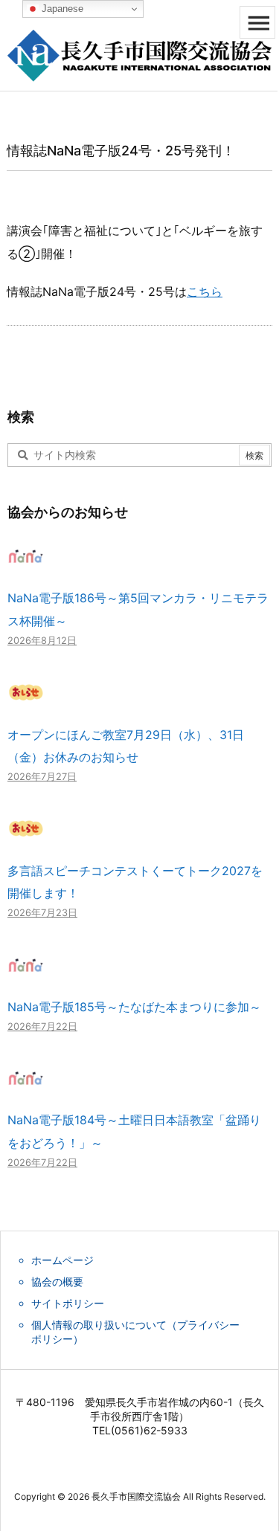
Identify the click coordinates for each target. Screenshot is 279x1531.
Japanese (61, 8)
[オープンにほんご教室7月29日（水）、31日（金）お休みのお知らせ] (26, 699)
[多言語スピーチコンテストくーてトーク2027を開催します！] (26, 835)
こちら (204, 291)
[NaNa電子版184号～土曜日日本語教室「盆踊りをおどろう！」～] (26, 1085)
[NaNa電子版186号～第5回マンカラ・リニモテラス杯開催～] (26, 563)
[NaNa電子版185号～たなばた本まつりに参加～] (26, 971)
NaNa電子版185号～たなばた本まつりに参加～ (134, 1006)
